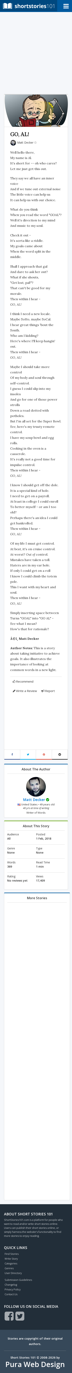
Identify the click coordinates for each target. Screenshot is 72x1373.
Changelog (11, 1284)
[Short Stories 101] (28, 5)
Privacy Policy (13, 1289)
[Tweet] (28, 755)
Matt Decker (25, 142)
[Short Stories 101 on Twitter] (20, 1316)
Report (50, 691)
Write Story (11, 1258)
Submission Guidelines (18, 1280)
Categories (11, 1263)
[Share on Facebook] (12, 755)
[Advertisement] (36, 52)
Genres (9, 1268)
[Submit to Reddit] (60, 755)
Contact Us (11, 1294)
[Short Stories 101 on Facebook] (9, 1316)
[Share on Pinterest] (44, 755)
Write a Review (26, 691)
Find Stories (12, 1254)
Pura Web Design (35, 1364)
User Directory (13, 1273)
